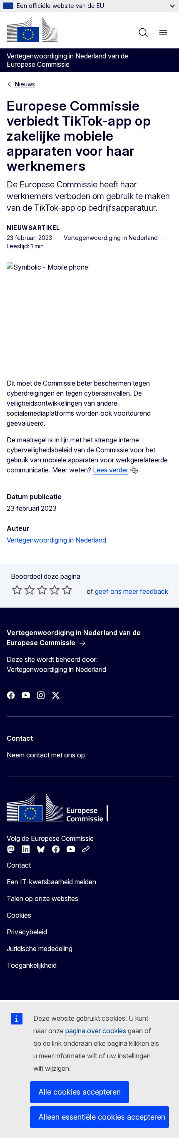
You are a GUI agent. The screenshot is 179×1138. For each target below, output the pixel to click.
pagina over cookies (95, 1031)
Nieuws (25, 84)
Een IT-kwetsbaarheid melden (51, 882)
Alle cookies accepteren (79, 1092)
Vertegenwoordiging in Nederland (56, 540)
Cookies (19, 915)
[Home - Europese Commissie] (32, 29)
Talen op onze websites (42, 898)
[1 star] (17, 589)
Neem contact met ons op (46, 755)
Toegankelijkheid (32, 965)
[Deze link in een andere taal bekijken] (134, 470)
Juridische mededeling (39, 948)
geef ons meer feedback (131, 591)
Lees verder (110, 470)
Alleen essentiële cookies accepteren (101, 1117)
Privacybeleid (27, 932)
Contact (19, 865)
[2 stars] (23, 589)
